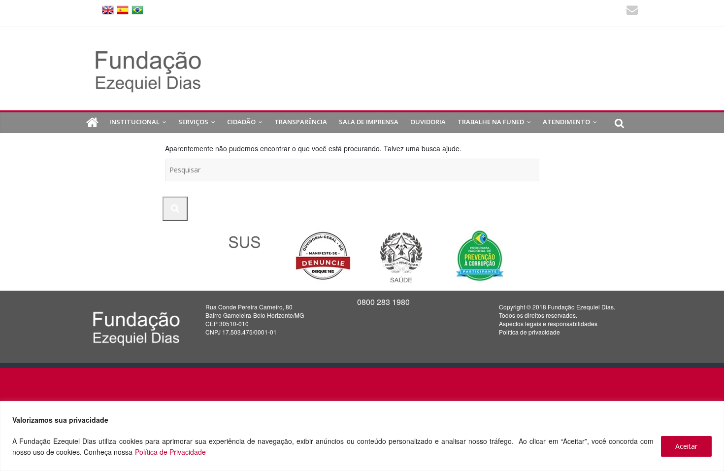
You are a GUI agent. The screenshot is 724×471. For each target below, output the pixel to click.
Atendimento (566, 121)
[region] (362, 436)
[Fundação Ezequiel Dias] (92, 122)
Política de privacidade (529, 332)
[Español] (122, 9)
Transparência (300, 121)
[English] (107, 9)
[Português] (137, 9)
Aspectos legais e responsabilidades (548, 323)
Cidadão (241, 121)
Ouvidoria (428, 121)
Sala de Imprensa (368, 121)
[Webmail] (632, 11)
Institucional (134, 121)
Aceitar (686, 446)
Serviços (193, 121)
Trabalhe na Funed (491, 121)
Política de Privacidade (170, 452)
